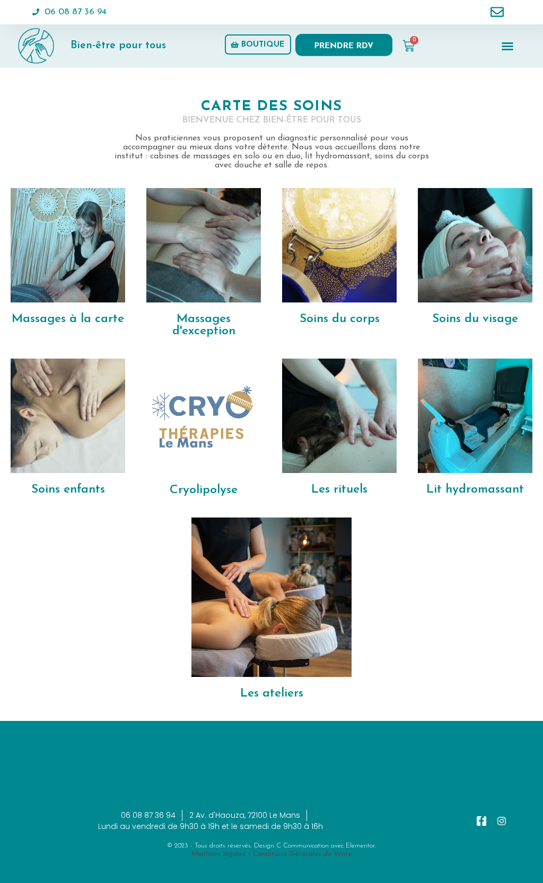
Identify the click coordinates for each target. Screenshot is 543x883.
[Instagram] (501, 821)
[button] (507, 46)
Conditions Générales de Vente (302, 854)
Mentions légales (218, 854)
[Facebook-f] (481, 821)
